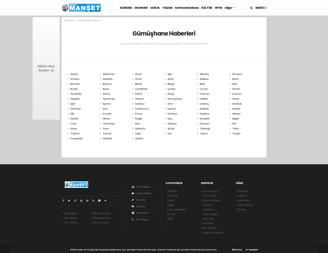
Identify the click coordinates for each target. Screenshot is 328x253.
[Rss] (94, 200)
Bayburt (107, 84)
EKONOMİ (141, 8)
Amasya (237, 74)
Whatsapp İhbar (101, 218)
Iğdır (72, 103)
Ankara (138, 138)
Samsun (204, 123)
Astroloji (241, 209)
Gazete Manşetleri (212, 232)
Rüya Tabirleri (244, 205)
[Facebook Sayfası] (65, 200)
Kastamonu (141, 108)
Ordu (73, 123)
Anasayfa (69, 20)
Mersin (106, 118)
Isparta (106, 103)
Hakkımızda (69, 213)
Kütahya (172, 113)
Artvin (138, 79)
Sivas (105, 128)
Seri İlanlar (208, 223)
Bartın (235, 79)
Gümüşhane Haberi (88, 20)
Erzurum (237, 94)
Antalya (74, 79)
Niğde (235, 118)
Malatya (204, 113)
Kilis (72, 113)
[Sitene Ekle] (107, 200)
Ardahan (107, 79)
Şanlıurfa (139, 128)
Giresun (139, 99)
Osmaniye (108, 123)
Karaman (75, 108)
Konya (138, 113)
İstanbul (139, 103)
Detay (238, 249)
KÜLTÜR (206, 8)
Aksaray (204, 74)
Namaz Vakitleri (211, 200)
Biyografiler (243, 200)
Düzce (106, 94)
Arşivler (141, 206)
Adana (74, 74)
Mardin (74, 118)
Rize (137, 123)
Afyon (138, 74)
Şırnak (170, 128)
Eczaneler (207, 205)
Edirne (138, 94)
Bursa (105, 89)
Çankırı (171, 89)
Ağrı (169, 74)
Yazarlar (140, 200)
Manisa (236, 113)
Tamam (253, 249)
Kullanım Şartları (101, 213)
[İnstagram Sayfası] (76, 200)
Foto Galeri (143, 187)
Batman (75, 84)
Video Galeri (143, 193)
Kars (105, 108)
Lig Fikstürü (208, 209)
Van (169, 133)
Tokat (235, 128)
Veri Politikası (70, 222)
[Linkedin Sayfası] (88, 200)
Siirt (234, 123)
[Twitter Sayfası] (70, 200)
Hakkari (203, 99)
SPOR (218, 8)
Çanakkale (140, 89)
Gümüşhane (174, 99)
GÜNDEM (126, 8)
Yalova (203, 133)
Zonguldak (76, 138)
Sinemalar (208, 219)
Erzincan (204, 94)
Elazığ (170, 94)
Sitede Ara (243, 191)
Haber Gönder (100, 222)
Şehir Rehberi (209, 228)
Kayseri (171, 108)
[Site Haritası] (100, 200)
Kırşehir (236, 108)
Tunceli (106, 133)
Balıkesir (204, 79)
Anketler (241, 195)
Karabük (237, 103)
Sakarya (172, 123)
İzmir (170, 103)
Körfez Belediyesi (187, 8)
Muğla (138, 118)
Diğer (229, 8)
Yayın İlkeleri (70, 218)
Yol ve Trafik (209, 195)
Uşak (137, 133)
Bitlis (202, 84)
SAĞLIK (155, 8)
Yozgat (236, 133)
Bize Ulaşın (142, 219)
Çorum (203, 89)
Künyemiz (142, 213)
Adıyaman (108, 74)
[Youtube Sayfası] (82, 200)
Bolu (234, 84)
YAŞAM (167, 8)
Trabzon (75, 133)
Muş (169, 118)
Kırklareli (107, 138)
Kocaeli (106, 113)
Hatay (235, 99)
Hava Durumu (210, 191)
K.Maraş (204, 103)
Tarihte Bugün (210, 214)
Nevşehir (204, 118)
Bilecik (138, 84)
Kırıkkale (204, 108)
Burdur (74, 89)
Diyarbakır (76, 94)
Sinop (73, 128)
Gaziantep (108, 99)
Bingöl (170, 84)
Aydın (170, 79)
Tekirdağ (204, 128)
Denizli (236, 89)
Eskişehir (75, 99)
